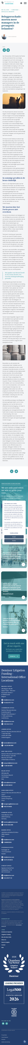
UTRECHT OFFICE (6, 865)
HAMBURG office (6, 812)
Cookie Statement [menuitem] (4, 1037)
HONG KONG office (7, 790)
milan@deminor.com (10, 782)
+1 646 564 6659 (8, 765)
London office (6, 729)
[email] (8, 50)
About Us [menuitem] (3, 939)
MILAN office (5, 771)
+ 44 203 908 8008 (8, 745)
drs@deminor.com (9, 700)
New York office (6, 751)
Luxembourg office (7, 707)
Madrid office (6, 830)
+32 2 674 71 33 (8, 878)
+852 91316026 (8, 806)
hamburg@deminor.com (11, 822)
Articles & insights (7, 11)
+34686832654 (7, 842)
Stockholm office (7, 847)
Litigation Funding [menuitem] (6, 934)
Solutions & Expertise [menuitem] (6, 932)
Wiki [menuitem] (2, 947)
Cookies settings (14, 533)
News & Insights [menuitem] (5, 942)
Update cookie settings (5, 1041)
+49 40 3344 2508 (8, 825)
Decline (14, 540)
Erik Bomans (12, 36)
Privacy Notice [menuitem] (4, 1035)
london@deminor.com (10, 743)
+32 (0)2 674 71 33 (8, 702)
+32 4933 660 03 (8, 785)
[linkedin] (4, 50)
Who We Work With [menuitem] (6, 937)
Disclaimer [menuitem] (3, 1039)
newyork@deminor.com (10, 763)
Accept (14, 536)
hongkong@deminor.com (11, 804)
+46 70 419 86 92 (8, 860)
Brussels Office (6, 686)
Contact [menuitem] (3, 945)
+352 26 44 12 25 (8, 724)
